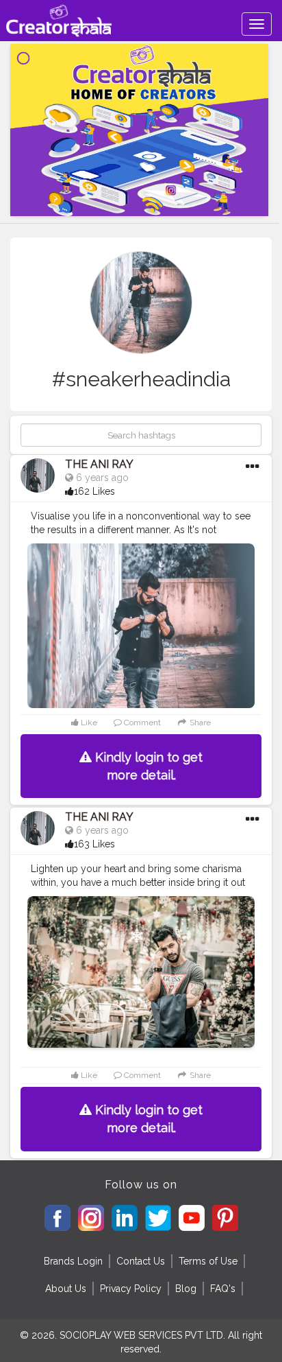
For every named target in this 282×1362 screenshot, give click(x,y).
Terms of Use (208, 1261)
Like (88, 722)
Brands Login (73, 1261)
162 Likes (94, 491)
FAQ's (222, 1288)
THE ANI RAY (99, 464)
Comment (141, 722)
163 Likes (94, 843)
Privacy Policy (131, 1288)
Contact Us (140, 1261)
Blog (185, 1288)
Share (199, 722)
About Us (65, 1288)
